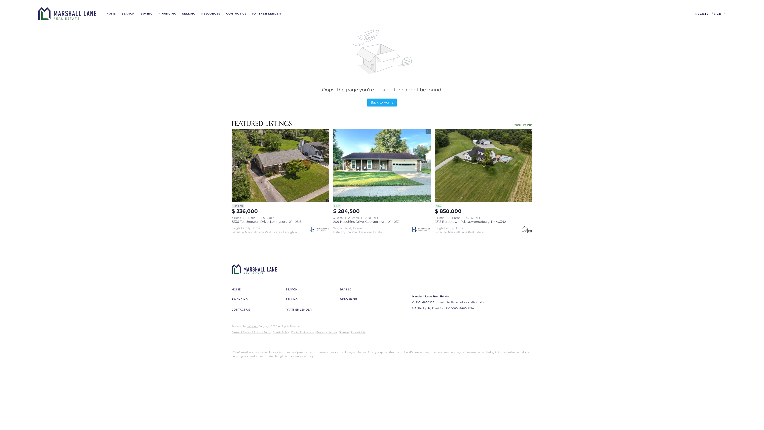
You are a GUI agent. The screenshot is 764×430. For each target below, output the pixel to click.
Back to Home (382, 102)
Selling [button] (188, 13)
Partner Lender (266, 13)
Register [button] (703, 13)
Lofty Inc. (252, 326)
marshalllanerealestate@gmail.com (464, 302)
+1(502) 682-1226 (423, 302)
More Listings (523, 125)
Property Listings (326, 332)
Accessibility (358, 332)
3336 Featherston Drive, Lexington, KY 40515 (267, 222)
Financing (167, 13)
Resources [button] (210, 13)
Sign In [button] (720, 13)
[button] (67, 13)
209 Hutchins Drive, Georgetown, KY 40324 (367, 222)
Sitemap (344, 332)
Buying (147, 13)
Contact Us (236, 13)
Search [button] (128, 13)
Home (111, 13)
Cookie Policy (281, 332)
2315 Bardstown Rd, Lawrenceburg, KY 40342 (470, 222)
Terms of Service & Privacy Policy (251, 332)
